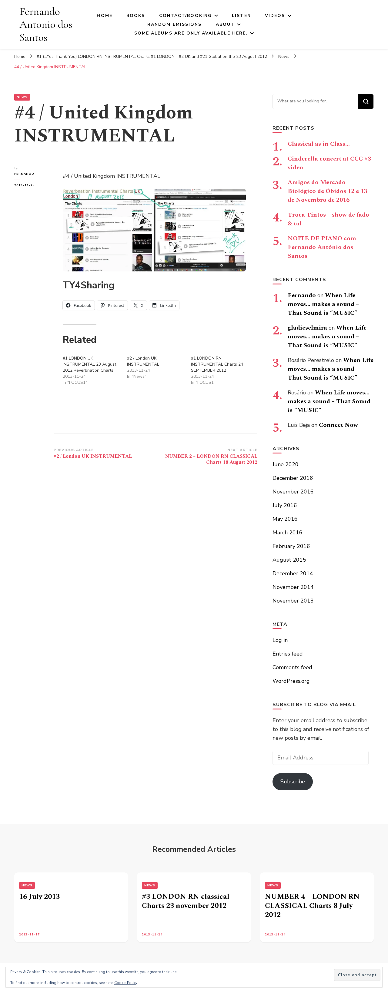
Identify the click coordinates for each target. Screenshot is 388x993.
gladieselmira (307, 327)
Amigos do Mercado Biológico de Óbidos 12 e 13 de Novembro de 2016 (327, 191)
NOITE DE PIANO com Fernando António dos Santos (322, 247)
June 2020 (286, 464)
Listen (241, 15)
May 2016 (285, 519)
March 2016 (288, 532)
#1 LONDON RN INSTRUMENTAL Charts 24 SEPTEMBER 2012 (217, 364)
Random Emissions (174, 24)
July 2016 (285, 505)
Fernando (24, 174)
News (22, 97)
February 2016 (291, 546)
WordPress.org (291, 681)
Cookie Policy (125, 982)
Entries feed (288, 653)
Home (104, 15)
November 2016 (293, 491)
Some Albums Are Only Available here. (191, 33)
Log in (280, 640)
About (225, 24)
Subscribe (292, 781)
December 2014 (293, 573)
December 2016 (293, 478)
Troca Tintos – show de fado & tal (328, 219)
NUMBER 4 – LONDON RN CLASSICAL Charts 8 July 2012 (312, 905)
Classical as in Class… (319, 143)
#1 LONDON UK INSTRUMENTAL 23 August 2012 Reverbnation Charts (89, 364)
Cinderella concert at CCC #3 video (329, 163)
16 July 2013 (39, 896)
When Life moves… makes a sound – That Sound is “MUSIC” (323, 304)
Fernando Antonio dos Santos (45, 24)
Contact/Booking (185, 15)
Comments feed (292, 667)
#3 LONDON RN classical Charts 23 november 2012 (185, 901)
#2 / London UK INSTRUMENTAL (143, 361)
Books (135, 15)
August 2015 (289, 559)
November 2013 (293, 600)
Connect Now (338, 425)
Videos (275, 15)
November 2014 (293, 587)
